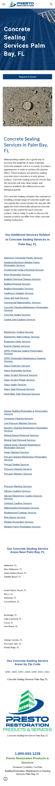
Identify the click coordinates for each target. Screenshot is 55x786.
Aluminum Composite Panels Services (23, 258)
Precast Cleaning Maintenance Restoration (25, 457)
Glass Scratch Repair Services (19, 380)
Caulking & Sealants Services (19, 293)
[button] (3, 4)
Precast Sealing (12, 464)
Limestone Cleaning (14, 418)
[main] (27, 39)
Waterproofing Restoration (17, 508)
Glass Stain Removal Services (19, 389)
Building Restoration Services (18, 289)
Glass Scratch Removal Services (20, 375)
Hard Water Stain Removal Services (22, 394)
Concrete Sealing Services (17, 315)
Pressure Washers (13, 474)
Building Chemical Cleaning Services (22, 279)
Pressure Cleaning (13, 469)
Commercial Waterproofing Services (22, 302)
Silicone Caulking (13, 491)
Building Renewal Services (17, 284)
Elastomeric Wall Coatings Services (22, 337)
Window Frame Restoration (18, 527)
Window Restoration (14, 522)
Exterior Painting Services (17, 346)
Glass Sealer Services (15, 384)
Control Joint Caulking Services (19, 319)
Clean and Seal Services (16, 298)
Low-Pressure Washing (16, 423)
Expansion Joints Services (17, 341)
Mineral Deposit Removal (17, 435)
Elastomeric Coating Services (19, 332)
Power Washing (12, 452)
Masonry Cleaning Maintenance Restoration (26, 428)
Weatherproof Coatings (16, 512)
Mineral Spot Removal (15, 440)
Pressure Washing (13, 486)
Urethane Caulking (13, 503)
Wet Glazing (10, 517)
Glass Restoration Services (17, 370)
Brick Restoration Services (17, 274)
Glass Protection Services (17, 366)
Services (28, 418)
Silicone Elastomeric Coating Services (23, 496)
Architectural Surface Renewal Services (24, 270)
